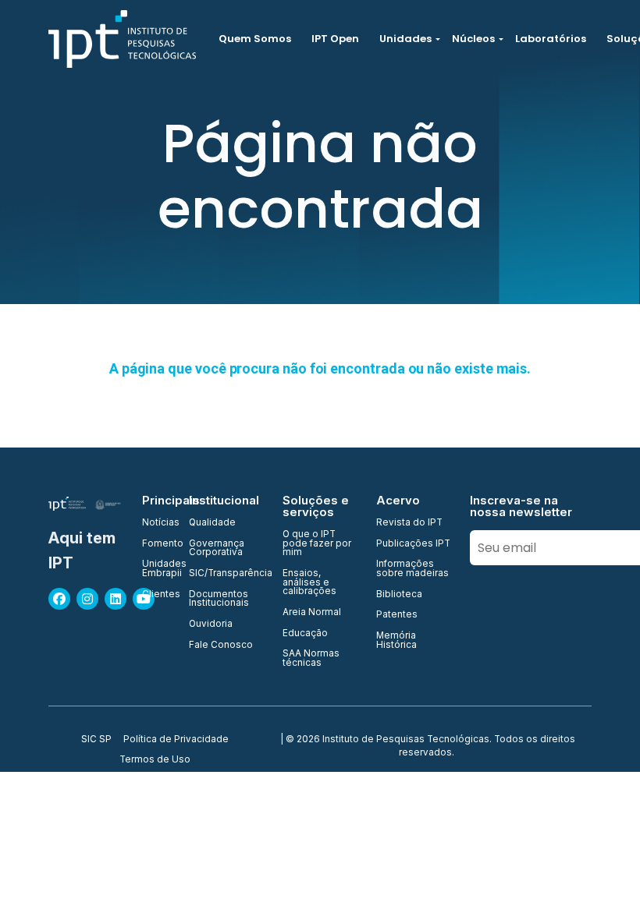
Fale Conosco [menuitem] (221, 645)
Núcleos (473, 38)
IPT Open (335, 38)
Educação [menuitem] (305, 634)
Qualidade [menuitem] (212, 523)
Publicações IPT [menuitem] (413, 544)
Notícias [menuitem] (156, 523)
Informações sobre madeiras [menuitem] (412, 569)
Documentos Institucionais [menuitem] (219, 599)
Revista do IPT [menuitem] (409, 523)
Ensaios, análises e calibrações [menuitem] (309, 582)
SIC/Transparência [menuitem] (226, 574)
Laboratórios (550, 38)
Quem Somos (255, 38)
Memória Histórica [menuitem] (396, 640)
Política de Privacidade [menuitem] (176, 740)
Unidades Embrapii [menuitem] (156, 569)
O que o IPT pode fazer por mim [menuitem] (317, 543)
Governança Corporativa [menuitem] (216, 548)
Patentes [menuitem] (397, 615)
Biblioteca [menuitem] (399, 595)
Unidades (405, 38)
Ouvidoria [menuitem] (211, 624)
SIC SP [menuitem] (96, 740)
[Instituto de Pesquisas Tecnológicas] (122, 39)
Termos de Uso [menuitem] (154, 760)
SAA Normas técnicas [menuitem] (311, 658)
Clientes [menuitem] (156, 595)
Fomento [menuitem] (156, 544)
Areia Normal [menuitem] (312, 612)
